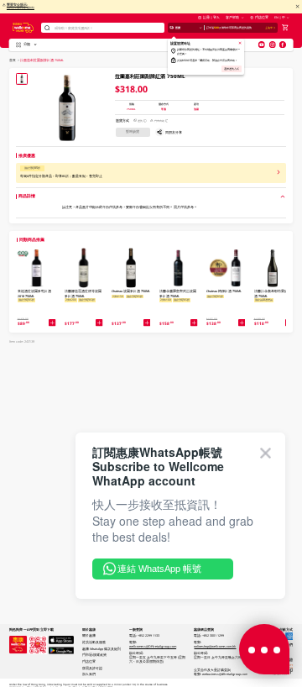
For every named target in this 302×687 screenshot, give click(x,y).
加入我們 (89, 674)
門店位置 (261, 17)
